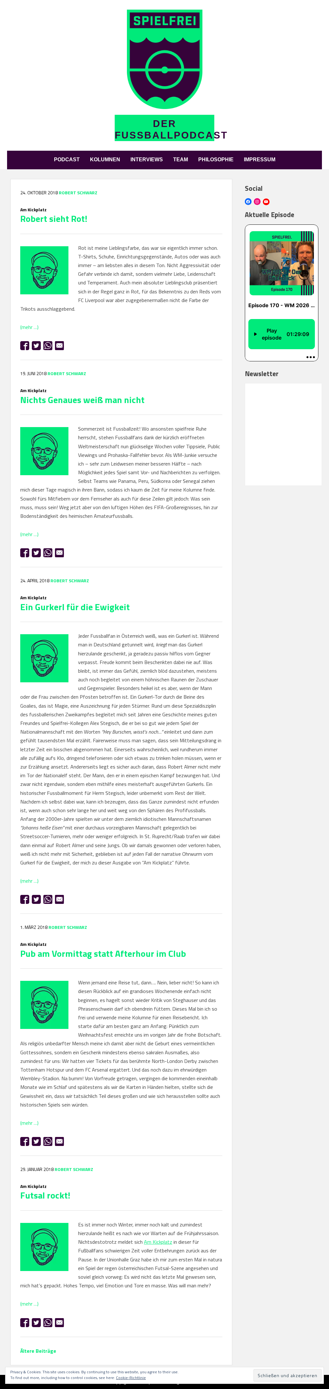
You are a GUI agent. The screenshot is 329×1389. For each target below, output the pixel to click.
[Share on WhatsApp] (47, 345)
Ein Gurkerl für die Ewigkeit (75, 604)
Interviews (146, 159)
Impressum (259, 159)
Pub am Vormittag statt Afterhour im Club (103, 950)
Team (180, 159)
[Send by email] (59, 345)
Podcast (67, 159)
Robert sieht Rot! (53, 216)
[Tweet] (36, 345)
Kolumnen (105, 159)
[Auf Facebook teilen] (24, 345)
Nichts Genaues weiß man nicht (82, 397)
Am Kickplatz (158, 1242)
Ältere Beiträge (38, 1351)
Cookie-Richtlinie (131, 1378)
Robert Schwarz (78, 192)
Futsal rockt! (45, 1192)
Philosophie (216, 159)
